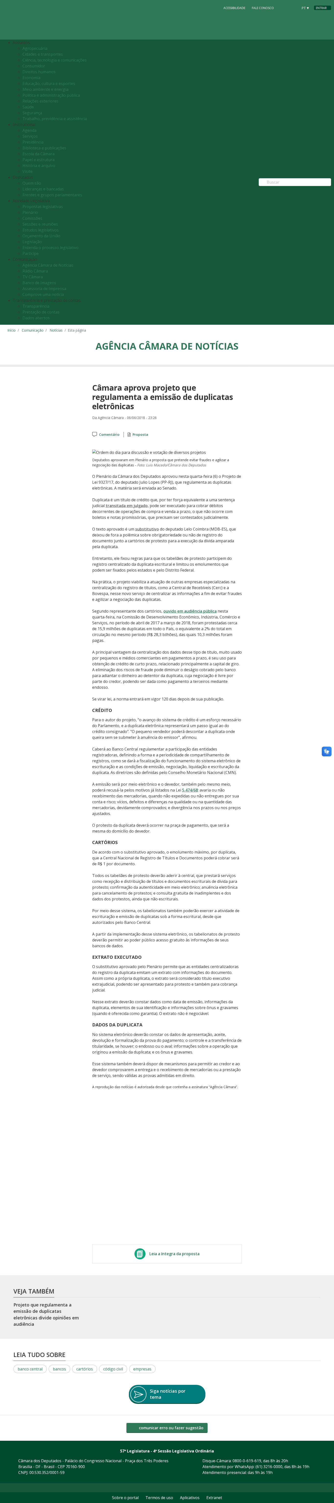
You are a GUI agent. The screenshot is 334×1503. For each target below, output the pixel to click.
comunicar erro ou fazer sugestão (170, 1427)
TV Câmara (32, 277)
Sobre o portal (125, 1497)
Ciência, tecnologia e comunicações (54, 60)
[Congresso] (283, 7)
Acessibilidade (234, 8)
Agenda (29, 130)
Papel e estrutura (38, 159)
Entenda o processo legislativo (50, 247)
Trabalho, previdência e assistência (54, 118)
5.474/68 (190, 790)
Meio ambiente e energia (45, 89)
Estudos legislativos (40, 230)
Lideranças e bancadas (43, 189)
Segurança (32, 112)
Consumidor (33, 66)
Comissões (32, 218)
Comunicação (33, 330)
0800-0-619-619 (247, 1460)
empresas (142, 1369)
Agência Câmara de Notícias (47, 265)
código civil (113, 1369)
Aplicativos (190, 1497)
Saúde (28, 107)
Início (11, 330)
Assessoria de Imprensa (44, 288)
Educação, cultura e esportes (48, 83)
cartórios (84, 1369)
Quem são (31, 183)
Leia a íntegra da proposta (174, 1253)
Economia (31, 77)
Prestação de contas (40, 312)
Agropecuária (34, 48)
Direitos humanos (39, 71)
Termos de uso (159, 1497)
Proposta (140, 434)
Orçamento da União (41, 236)
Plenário (30, 212)
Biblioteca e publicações (44, 148)
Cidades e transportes (42, 54)
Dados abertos (36, 318)
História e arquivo (38, 165)
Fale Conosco (263, 8)
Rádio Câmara (35, 271)
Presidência (33, 142)
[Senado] (293, 7)
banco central (30, 1369)
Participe (30, 253)
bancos (59, 1369)
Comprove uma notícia (43, 294)
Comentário (109, 434)
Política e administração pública (51, 95)
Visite (27, 171)
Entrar (321, 8)
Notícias (56, 330)
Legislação (32, 241)
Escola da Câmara (38, 154)
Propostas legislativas (42, 206)
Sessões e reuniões (40, 224)
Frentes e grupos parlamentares (52, 195)
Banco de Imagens (39, 282)
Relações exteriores (40, 101)
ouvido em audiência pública (190, 611)
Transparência (35, 306)
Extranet (214, 1497)
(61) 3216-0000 (269, 1466)
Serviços (30, 136)
